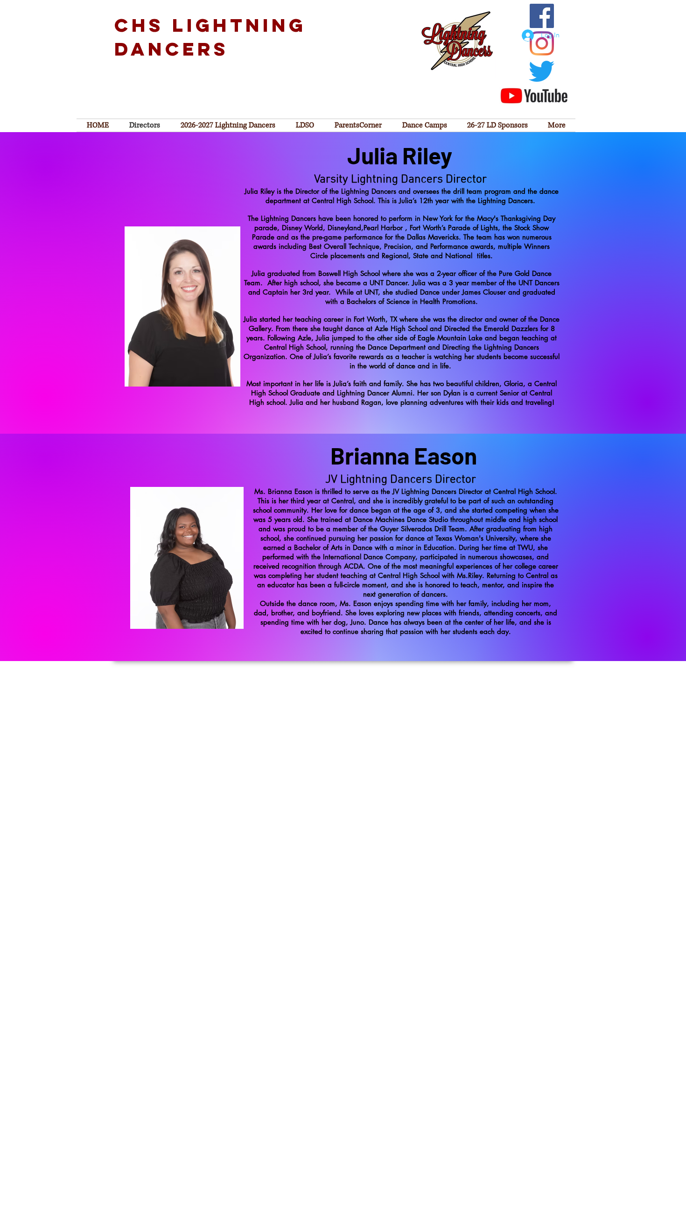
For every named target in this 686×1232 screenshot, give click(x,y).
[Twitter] (541, 71)
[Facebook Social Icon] (542, 16)
